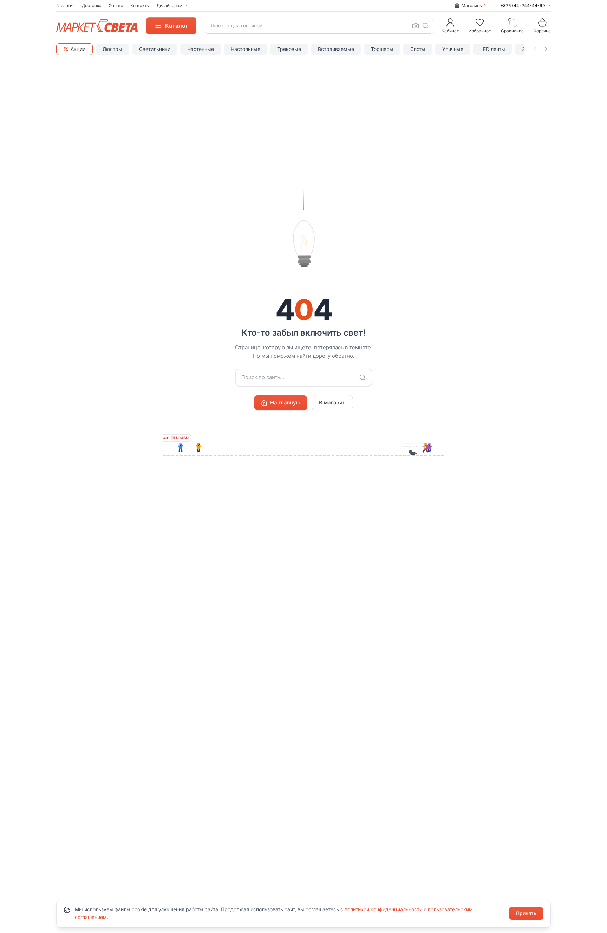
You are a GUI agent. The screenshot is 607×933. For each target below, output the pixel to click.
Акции (78, 49)
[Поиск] (425, 25)
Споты (417, 49)
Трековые (289, 49)
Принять (526, 913)
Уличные (452, 49)
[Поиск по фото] (415, 25)
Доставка (92, 5)
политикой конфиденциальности (383, 909)
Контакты (140, 5)
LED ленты (492, 49)
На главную (285, 402)
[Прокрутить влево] (535, 49)
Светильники (154, 49)
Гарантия (65, 5)
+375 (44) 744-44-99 (522, 5)
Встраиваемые (336, 49)
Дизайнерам (169, 5)
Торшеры (382, 49)
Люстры (112, 49)
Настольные (245, 49)
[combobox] (319, 26)
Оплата (116, 5)
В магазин (332, 402)
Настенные (200, 49)
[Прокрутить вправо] (546, 49)
